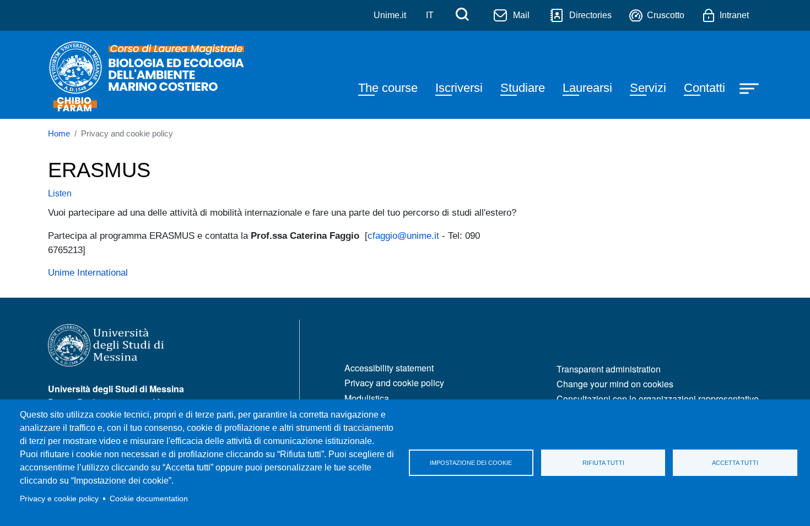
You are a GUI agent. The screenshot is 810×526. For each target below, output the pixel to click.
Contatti (704, 88)
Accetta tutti (735, 462)
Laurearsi (587, 88)
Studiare (522, 88)
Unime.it (390, 15)
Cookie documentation (149, 499)
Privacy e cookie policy (59, 499)
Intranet (734, 15)
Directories (590, 15)
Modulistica (366, 398)
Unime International (88, 272)
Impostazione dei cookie (471, 462)
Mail (521, 15)
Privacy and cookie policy (394, 382)
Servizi (648, 88)
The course (388, 88)
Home (59, 133)
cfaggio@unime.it (403, 235)
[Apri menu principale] (750, 87)
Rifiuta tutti (603, 462)
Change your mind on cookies (615, 383)
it (430, 15)
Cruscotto (665, 15)
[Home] (148, 74)
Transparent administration (609, 369)
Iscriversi (459, 88)
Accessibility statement (389, 367)
